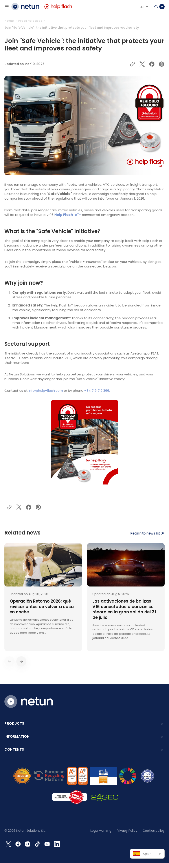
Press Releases (30, 21)
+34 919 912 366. (97, 390)
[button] (6, 6)
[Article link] (43, 597)
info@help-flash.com (46, 390)
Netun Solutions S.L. (31, 830)
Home (9, 21)
